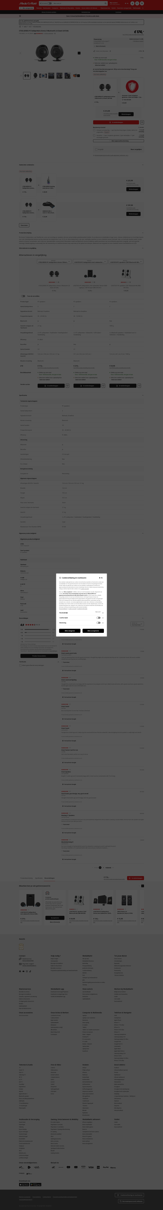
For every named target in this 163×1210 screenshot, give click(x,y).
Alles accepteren (93, 631)
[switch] (98, 618)
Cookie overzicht (72, 609)
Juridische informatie (82, 609)
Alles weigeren (70, 631)
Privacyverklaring (63, 609)
